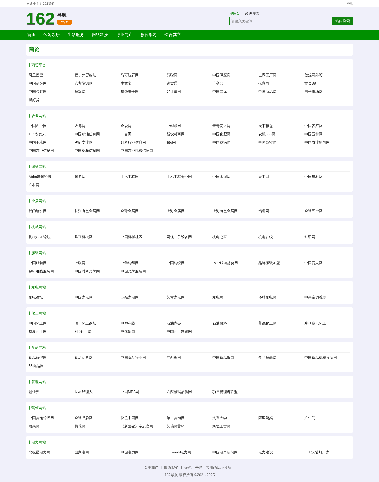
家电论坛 (36, 297)
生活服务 (76, 34)
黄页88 (310, 83)
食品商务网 (84, 357)
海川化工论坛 (85, 323)
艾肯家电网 (176, 297)
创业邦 (34, 392)
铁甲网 (309, 237)
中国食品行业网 (133, 357)
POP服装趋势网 (225, 263)
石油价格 (219, 323)
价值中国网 (130, 418)
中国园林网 (313, 134)
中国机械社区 (131, 237)
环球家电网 (267, 297)
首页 (31, 34)
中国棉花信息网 (87, 150)
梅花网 (80, 426)
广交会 (217, 83)
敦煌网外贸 (313, 75)
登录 (350, 3)
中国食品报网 (223, 357)
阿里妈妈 (265, 418)
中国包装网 (38, 91)
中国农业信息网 (41, 150)
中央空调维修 (315, 297)
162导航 (48, 3)
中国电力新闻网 (225, 452)
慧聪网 (172, 75)
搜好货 (34, 100)
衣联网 (80, 263)
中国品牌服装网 (133, 271)
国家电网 (82, 452)
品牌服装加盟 (269, 263)
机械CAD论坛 (40, 237)
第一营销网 (176, 418)
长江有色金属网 (87, 211)
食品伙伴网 (38, 357)
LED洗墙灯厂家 (316, 452)
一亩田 (126, 134)
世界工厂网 (267, 75)
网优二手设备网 (179, 237)
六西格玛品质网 (179, 392)
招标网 (80, 91)
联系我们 (171, 468)
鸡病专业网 (84, 142)
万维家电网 (130, 297)
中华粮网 (174, 126)
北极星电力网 (39, 452)
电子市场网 (313, 91)
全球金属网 (130, 211)
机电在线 (265, 237)
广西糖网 (174, 357)
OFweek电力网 (179, 452)
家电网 (217, 297)
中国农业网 (38, 126)
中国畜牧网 (267, 142)
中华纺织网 (130, 263)
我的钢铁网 (38, 211)
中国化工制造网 (179, 331)
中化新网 (128, 331)
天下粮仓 (265, 126)
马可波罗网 (130, 75)
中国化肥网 (221, 134)
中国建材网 (313, 176)
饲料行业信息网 (133, 142)
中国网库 (219, 91)
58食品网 (36, 366)
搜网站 (236, 14)
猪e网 (171, 142)
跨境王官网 (221, 426)
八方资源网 (84, 83)
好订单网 (174, 91)
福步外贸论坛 (85, 75)
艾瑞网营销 (176, 426)
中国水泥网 (221, 176)
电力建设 (265, 452)
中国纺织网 (176, 263)
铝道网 (263, 211)
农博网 (80, 126)
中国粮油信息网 (87, 134)
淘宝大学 (219, 418)
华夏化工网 (38, 331)
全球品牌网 (84, 418)
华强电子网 (130, 91)
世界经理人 (84, 392)
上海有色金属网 (225, 211)
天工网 (263, 176)
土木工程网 (130, 176)
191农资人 (37, 134)
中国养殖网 (313, 126)
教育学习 (148, 34)
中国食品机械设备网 (320, 357)
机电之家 (219, 237)
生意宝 (126, 83)
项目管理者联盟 (225, 392)
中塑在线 (128, 323)
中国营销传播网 (41, 418)
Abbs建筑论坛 (40, 176)
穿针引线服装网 (41, 271)
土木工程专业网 (179, 176)
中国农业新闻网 (317, 142)
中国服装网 (38, 263)
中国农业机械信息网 (137, 150)
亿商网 (263, 83)
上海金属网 (176, 211)
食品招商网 (267, 357)
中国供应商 (221, 75)
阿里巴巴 (36, 75)
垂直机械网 (84, 237)
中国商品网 (267, 91)
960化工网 (83, 331)
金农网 (126, 126)
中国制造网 (38, 83)
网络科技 (100, 34)
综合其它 (172, 34)
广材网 (34, 185)
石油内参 (174, 323)
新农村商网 (176, 134)
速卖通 (172, 83)
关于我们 (151, 468)
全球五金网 (313, 211)
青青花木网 (221, 126)
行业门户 (124, 34)
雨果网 (34, 426)
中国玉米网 (38, 142)
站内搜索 (342, 21)
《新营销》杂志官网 (137, 426)
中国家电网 (84, 297)
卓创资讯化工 (315, 323)
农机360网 (266, 134)
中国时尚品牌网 (87, 271)
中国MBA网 (130, 392)
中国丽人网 (313, 263)
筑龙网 (80, 176)
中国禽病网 (221, 142)
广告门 (309, 418)
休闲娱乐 (51, 34)
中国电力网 (130, 452)
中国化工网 (38, 323)
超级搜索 (252, 14)
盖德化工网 (267, 323)
